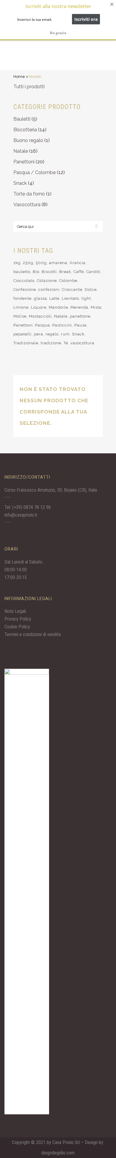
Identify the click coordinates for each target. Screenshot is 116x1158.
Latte (54, 298)
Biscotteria (25, 129)
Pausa (80, 325)
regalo (52, 334)
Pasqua (42, 325)
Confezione (24, 289)
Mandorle (58, 307)
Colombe (68, 280)
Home (19, 76)
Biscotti (49, 271)
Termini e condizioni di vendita (32, 634)
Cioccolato (24, 280)
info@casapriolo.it (20, 515)
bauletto (21, 271)
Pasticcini (62, 325)
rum (65, 334)
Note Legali (15, 611)
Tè (66, 343)
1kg (17, 263)
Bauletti (21, 119)
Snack (20, 183)
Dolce (91, 289)
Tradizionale (25, 343)
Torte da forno (29, 194)
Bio (36, 271)
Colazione (47, 280)
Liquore (38, 307)
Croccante (72, 289)
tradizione (51, 343)
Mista (96, 307)
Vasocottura (26, 204)
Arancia (77, 263)
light (86, 298)
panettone (80, 316)
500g (41, 263)
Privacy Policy (17, 619)
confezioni (48, 289)
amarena (58, 263)
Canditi (93, 271)
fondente (22, 298)
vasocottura (82, 343)
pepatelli (22, 334)
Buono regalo (28, 140)
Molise (19, 316)
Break (65, 271)
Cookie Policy (17, 627)
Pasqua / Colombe (34, 172)
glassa (40, 298)
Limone (21, 307)
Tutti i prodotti (29, 86)
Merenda (79, 307)
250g (28, 263)
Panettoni (24, 162)
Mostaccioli (40, 316)
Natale (20, 151)
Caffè (78, 271)
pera (38, 334)
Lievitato (70, 298)
